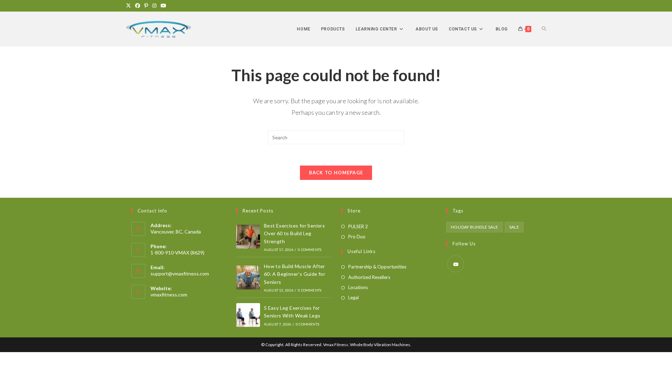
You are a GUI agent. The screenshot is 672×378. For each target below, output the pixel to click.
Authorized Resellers (369, 277)
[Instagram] (154, 5)
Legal (353, 297)
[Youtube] (163, 5)
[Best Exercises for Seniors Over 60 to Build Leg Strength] (248, 236)
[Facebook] (137, 5)
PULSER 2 (358, 226)
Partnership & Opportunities (377, 267)
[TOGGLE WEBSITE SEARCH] (544, 29)
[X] (129, 5)
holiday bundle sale (474, 227)
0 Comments (309, 249)
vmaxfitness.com (168, 295)
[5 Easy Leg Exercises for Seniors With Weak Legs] (248, 315)
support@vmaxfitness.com (179, 273)
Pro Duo (356, 236)
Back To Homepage (336, 172)
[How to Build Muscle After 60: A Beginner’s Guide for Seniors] (248, 277)
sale (514, 227)
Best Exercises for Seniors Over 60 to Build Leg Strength (294, 233)
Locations (358, 287)
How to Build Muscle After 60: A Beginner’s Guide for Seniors (294, 274)
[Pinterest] (146, 5)
